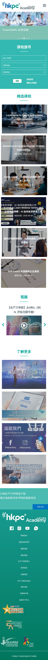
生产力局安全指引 (24, 581)
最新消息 (24, 549)
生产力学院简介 (24, 561)
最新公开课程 (32, 83)
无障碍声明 (24, 593)
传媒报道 (24, 574)
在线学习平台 (24, 600)
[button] (19, 38)
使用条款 (24, 568)
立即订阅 (40, 507)
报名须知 (24, 587)
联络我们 (24, 535)
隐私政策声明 (24, 542)
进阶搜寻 (30, 79)
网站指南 (24, 555)
